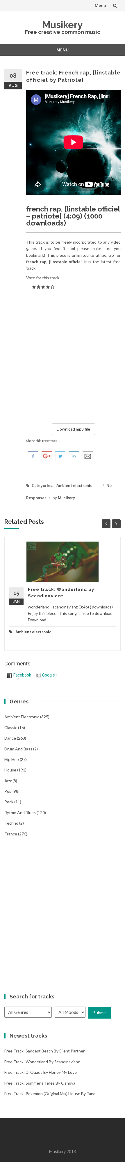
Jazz (8, 780)
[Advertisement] (62, 355)
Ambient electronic (74, 485)
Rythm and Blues (20, 812)
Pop (8, 791)
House (10, 769)
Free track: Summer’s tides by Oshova (39, 1083)
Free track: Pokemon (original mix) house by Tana (49, 1093)
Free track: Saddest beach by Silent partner (44, 1050)
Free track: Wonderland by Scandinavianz (42, 1061)
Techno (11, 823)
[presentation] (19, 675)
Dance (10, 738)
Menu (100, 5)
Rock (8, 801)
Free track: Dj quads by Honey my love (40, 1072)
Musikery (62, 24)
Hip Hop (11, 759)
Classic (10, 727)
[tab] (19, 675)
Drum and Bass (18, 748)
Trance (10, 833)
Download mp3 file (73, 428)
